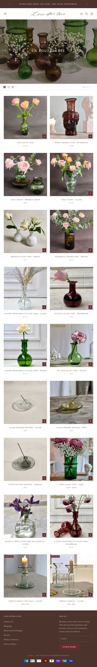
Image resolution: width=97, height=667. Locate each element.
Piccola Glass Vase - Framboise (71, 314)
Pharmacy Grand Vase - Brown (71, 257)
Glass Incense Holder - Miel (71, 427)
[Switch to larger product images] (5, 87)
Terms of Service (11, 639)
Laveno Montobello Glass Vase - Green (25, 370)
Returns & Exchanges (13, 630)
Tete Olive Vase (25, 143)
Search (7, 635)
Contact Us (8, 622)
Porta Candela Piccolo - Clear (25, 601)
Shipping (8, 626)
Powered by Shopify (60, 655)
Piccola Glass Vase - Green (71, 370)
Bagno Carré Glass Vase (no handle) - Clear (25, 543)
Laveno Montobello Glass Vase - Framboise (71, 543)
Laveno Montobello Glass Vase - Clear (25, 314)
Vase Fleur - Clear (72, 200)
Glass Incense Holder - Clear (25, 427)
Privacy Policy (10, 644)
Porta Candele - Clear (72, 601)
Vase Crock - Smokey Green (25, 200)
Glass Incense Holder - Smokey (25, 484)
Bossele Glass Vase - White (25, 257)
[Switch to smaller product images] (9, 87)
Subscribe (69, 647)
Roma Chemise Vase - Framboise (71, 143)
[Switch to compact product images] (13, 87)
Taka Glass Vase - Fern (71, 484)
